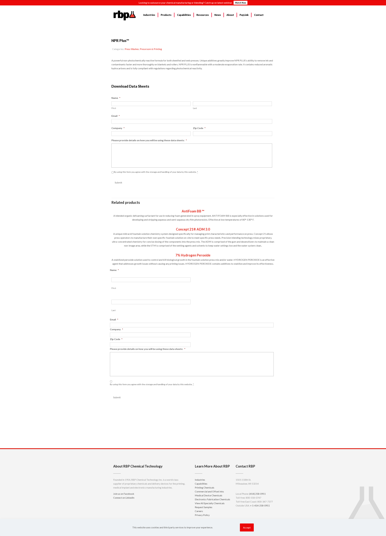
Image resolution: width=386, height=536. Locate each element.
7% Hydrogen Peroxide (193, 255)
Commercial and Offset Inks (209, 491)
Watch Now (240, 3)
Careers (199, 511)
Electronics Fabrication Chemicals (212, 499)
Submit (118, 182)
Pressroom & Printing (151, 49)
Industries (200, 479)
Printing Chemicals (204, 487)
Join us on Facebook (123, 493)
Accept (247, 527)
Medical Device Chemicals (208, 495)
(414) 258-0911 (257, 493)
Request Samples (124, 75)
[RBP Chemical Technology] (124, 15)
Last (195, 108)
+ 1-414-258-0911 (260, 505)
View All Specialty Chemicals (210, 503)
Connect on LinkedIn (123, 497)
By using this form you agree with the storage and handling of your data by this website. (156, 172)
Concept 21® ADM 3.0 (193, 229)
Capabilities (201, 483)
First (114, 108)
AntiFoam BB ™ (193, 211)
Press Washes (132, 49)
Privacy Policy (202, 515)
